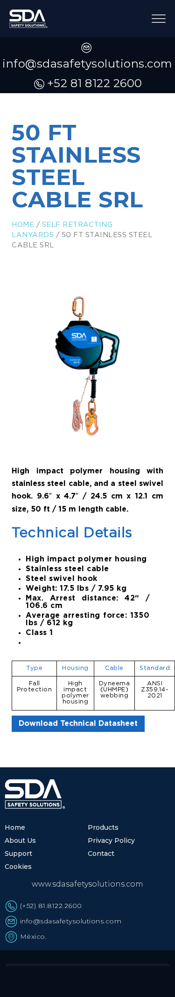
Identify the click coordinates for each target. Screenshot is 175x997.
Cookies (18, 866)
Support (18, 853)
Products (103, 827)
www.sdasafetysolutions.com (87, 884)
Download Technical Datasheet (78, 723)
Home (23, 225)
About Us (20, 840)
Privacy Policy (111, 840)
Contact (101, 853)
